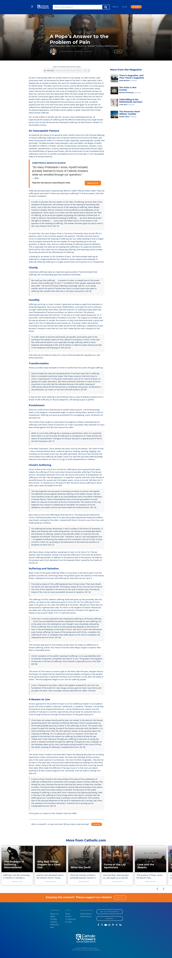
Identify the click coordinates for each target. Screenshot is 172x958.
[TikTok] (117, 925)
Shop (124, 7)
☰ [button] (32, 6)
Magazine (55, 31)
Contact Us (84, 950)
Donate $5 (96, 824)
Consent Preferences (94, 950)
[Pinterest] (113, 925)
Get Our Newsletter (109, 912)
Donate (136, 7)
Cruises (68, 922)
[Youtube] (106, 925)
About (115, 7)
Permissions (85, 916)
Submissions (86, 914)
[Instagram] (109, 925)
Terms (73, 950)
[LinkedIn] (120, 925)
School (68, 916)
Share (118, 51)
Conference (70, 919)
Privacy (78, 950)
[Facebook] (98, 925)
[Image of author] (53, 51)
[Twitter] (102, 925)
